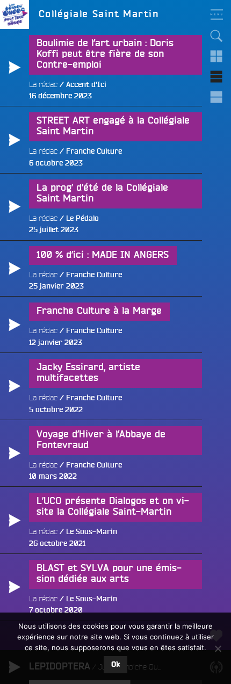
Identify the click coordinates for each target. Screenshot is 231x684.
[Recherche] (216, 36)
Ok (115, 664)
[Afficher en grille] (216, 56)
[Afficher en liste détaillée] (216, 97)
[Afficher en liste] (216, 77)
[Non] (217, 648)
